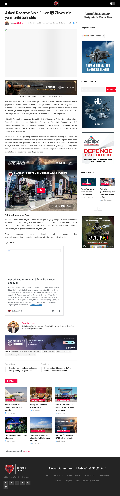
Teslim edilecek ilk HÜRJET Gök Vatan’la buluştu (13, 407)
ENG (47, 475)
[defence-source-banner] (41, 342)
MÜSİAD (67, 351)
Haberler (62, 23)
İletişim (58, 481)
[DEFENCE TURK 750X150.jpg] (41, 162)
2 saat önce (10, 413)
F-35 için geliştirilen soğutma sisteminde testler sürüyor (107, 193)
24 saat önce (36, 443)
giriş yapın (27, 451)
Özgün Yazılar (72, 475)
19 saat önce (10, 441)
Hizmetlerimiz (90, 475)
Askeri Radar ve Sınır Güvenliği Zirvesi (26, 351)
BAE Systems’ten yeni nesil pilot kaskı (16, 436)
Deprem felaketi (48, 351)
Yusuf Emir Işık (19, 23)
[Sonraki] (100, 209)
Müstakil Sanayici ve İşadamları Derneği (20, 355)
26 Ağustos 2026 (106, 200)
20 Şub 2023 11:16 (34, 23)
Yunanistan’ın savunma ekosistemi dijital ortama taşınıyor (40, 438)
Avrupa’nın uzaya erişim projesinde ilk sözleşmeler (87, 192)
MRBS (59, 351)
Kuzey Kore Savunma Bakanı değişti (38, 405)
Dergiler (69, 481)
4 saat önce (36, 410)
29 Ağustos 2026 (87, 197)
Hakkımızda (104, 475)
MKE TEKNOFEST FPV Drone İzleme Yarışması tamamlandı (64, 407)
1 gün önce (61, 441)
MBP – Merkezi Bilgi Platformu (87, 481)
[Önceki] (96, 209)
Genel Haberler (53, 23)
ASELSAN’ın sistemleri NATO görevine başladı (64, 436)
